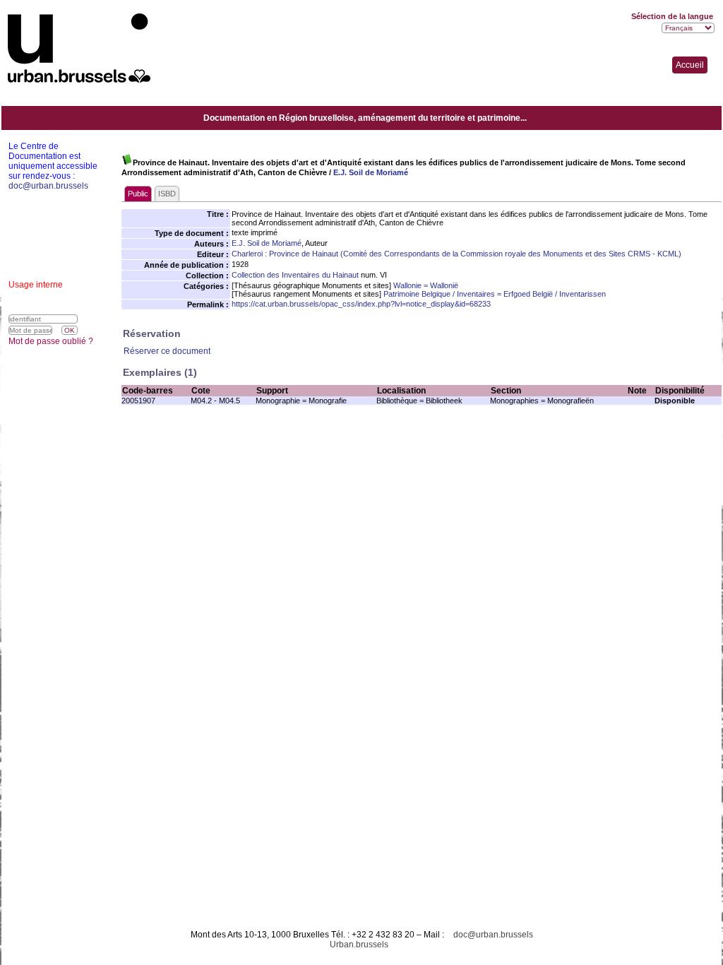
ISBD (167, 193)
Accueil (690, 65)
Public (138, 193)
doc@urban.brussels (493, 935)
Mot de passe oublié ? (50, 341)
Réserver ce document (167, 351)
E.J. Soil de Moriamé (370, 172)
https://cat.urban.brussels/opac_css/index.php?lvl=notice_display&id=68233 (361, 304)
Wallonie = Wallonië (425, 285)
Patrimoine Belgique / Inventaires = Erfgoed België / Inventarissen (494, 294)
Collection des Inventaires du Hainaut (295, 275)
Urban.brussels (359, 944)
